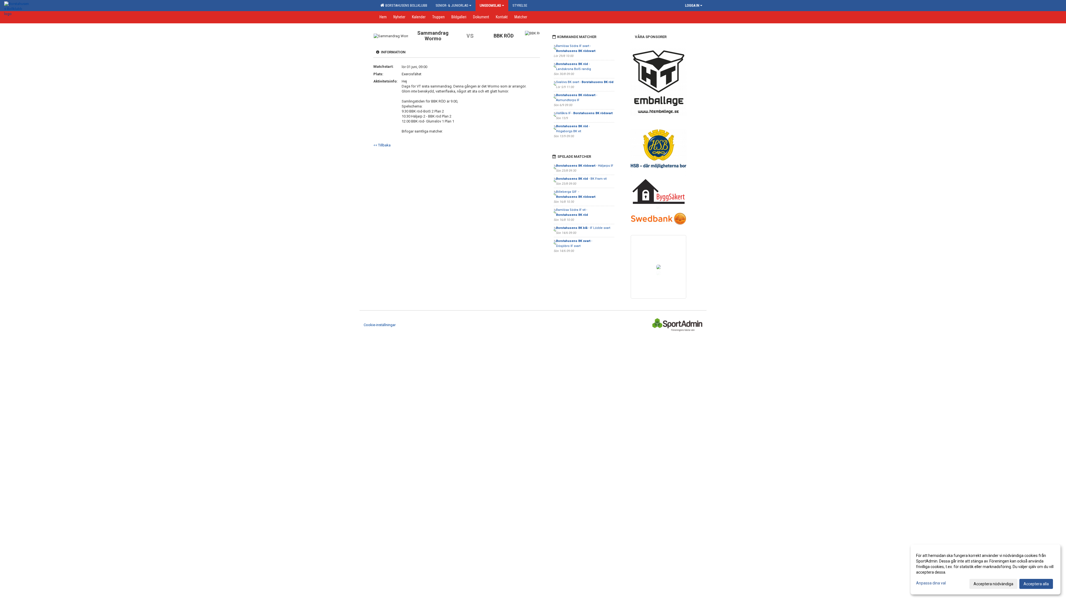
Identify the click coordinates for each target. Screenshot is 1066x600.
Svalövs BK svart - (585, 82)
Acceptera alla (1036, 584)
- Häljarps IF (585, 166)
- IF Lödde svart (583, 228)
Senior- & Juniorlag (452, 5)
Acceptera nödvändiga (993, 584)
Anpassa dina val (931, 583)
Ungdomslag (490, 5)
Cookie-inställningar (380, 325)
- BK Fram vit (581, 179)
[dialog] (985, 569)
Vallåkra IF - (584, 113)
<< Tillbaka (382, 145)
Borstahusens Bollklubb (405, 5)
